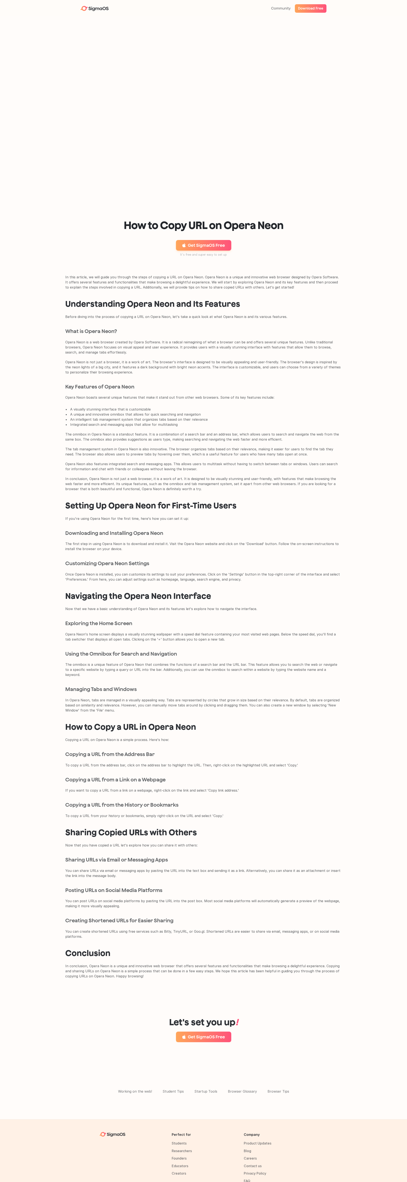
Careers (250, 1158)
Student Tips (173, 1091)
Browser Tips (278, 1091)
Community (281, 8)
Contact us (253, 1166)
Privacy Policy (255, 1173)
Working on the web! (135, 1091)
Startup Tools (205, 1091)
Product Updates (257, 1143)
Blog (247, 1151)
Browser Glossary (242, 1091)
